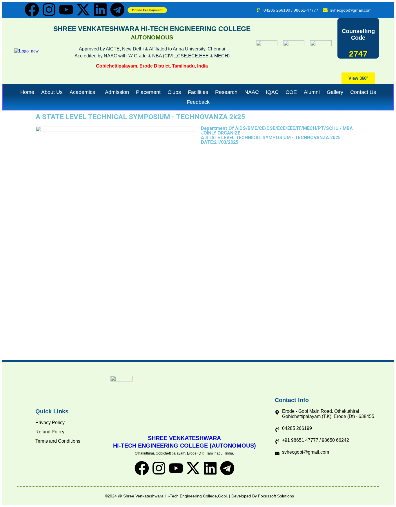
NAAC (251, 92)
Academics (82, 92)
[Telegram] (117, 9)
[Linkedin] (100, 9)
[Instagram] (49, 9)
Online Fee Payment (147, 10)
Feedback (198, 102)
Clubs (174, 92)
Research (226, 92)
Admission (117, 92)
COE (291, 92)
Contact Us (363, 92)
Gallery (335, 92)
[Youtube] (66, 9)
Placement (148, 92)
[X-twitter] (83, 9)
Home (27, 92)
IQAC (272, 92)
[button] (83, 92)
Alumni (312, 92)
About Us (52, 92)
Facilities (198, 92)
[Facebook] (32, 9)
